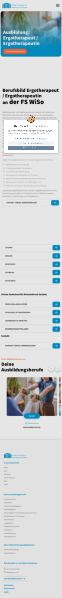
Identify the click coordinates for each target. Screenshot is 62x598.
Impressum (28, 138)
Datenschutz (42, 138)
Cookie (17, 138)
